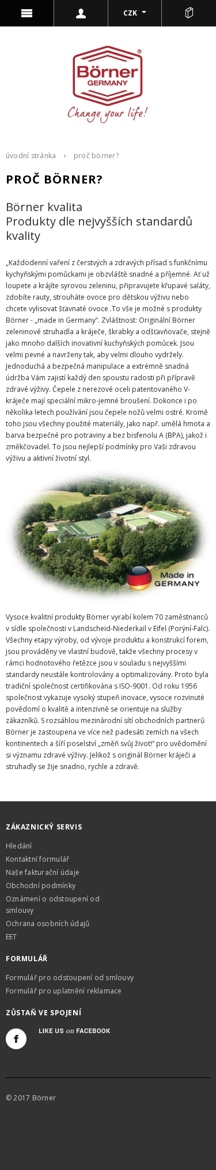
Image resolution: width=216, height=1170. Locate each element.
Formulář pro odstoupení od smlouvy (70, 977)
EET (11, 937)
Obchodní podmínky (40, 885)
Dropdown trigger (81, 13)
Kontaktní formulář (37, 859)
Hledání (19, 846)
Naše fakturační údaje (42, 872)
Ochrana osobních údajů (47, 923)
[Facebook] (16, 1038)
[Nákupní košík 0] (189, 13)
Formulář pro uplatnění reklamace (64, 991)
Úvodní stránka (31, 155)
